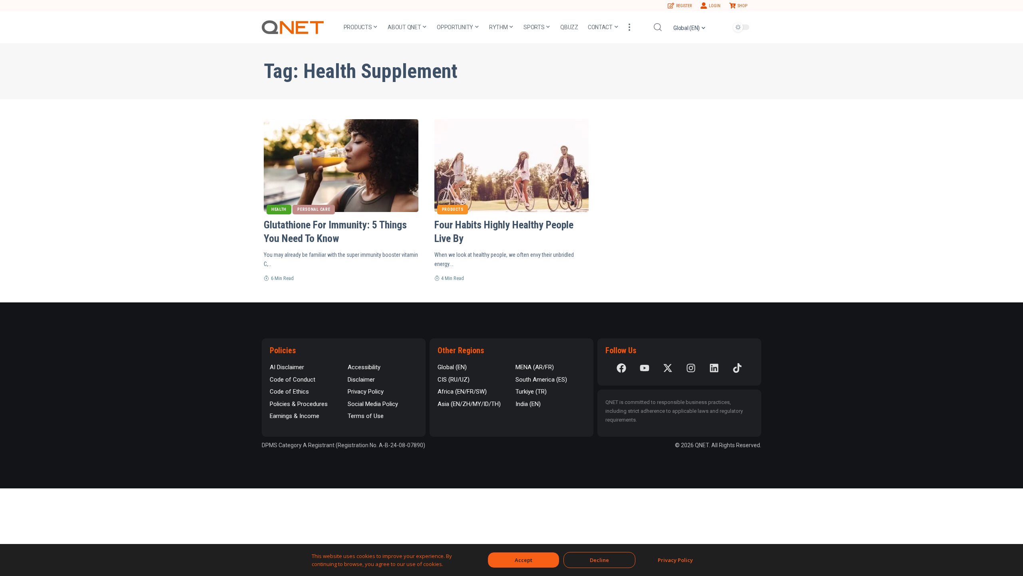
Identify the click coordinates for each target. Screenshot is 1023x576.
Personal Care (313, 209)
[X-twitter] (667, 368)
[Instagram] (691, 368)
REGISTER (684, 6)
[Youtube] (644, 368)
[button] (629, 27)
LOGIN (714, 6)
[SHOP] (732, 5)
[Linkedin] (714, 368)
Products (453, 209)
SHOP (742, 6)
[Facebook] (621, 368)
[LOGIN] (704, 5)
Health (279, 209)
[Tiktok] (737, 368)
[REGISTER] (671, 5)
